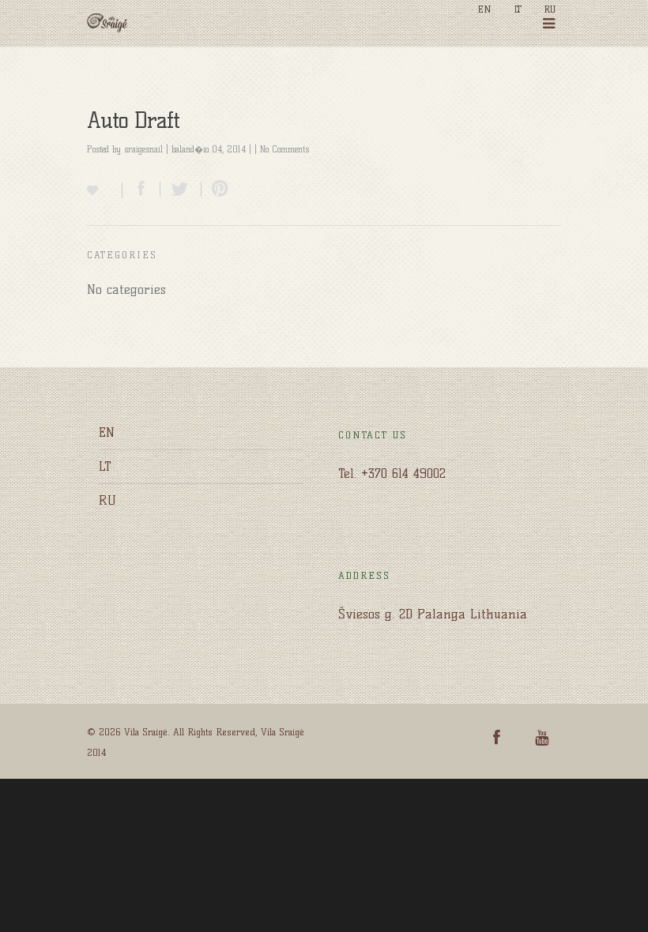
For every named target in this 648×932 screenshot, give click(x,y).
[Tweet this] (181, 189)
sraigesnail (143, 149)
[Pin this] (217, 189)
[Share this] (141, 189)
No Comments (284, 149)
